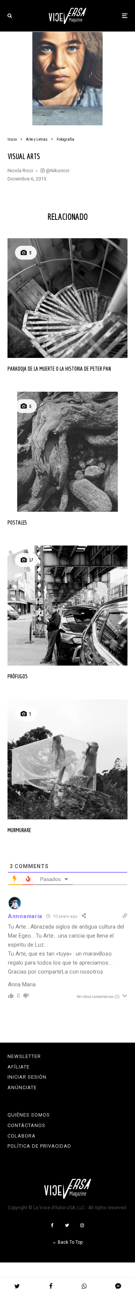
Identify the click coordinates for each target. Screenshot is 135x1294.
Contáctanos (26, 1125)
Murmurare (19, 830)
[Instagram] (82, 1225)
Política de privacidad (39, 1146)
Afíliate (19, 1067)
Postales (17, 522)
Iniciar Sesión (27, 1077)
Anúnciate (22, 1087)
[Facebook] (52, 1225)
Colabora (22, 1136)
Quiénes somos (29, 1115)
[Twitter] (67, 1225)
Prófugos (18, 676)
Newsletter (24, 1056)
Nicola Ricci (20, 170)
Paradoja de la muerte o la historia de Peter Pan (59, 368)
